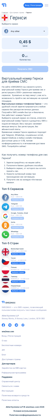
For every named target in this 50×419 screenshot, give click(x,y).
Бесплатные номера (11, 345)
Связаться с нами (10, 386)
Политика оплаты (10, 400)
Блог (4, 354)
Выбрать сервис (18, 254)
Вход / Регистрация (33, 5)
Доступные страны (11, 359)
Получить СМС (25, 69)
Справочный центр (11, 381)
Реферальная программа (14, 372)
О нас (4, 340)
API (3, 350)
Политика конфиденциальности (25, 415)
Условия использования (25, 411)
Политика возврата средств (15, 395)
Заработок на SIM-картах (14, 368)
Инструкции (7, 391)
